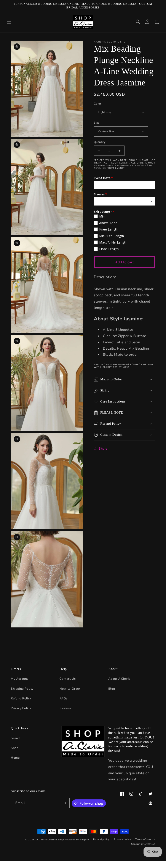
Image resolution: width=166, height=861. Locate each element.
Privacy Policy (21, 708)
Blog (111, 689)
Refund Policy (21, 698)
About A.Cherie (119, 679)
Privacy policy (122, 839)
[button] (9, 21)
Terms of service (145, 839)
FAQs (63, 698)
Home (15, 758)
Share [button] (103, 449)
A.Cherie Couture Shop (50, 839)
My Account (19, 679)
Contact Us (67, 679)
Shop (14, 748)
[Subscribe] (64, 803)
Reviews (65, 708)
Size (96, 123)
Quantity (99, 142)
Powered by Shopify (77, 839)
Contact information (143, 844)
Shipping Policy (22, 689)
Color (97, 104)
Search (16, 738)
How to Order (69, 689)
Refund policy (101, 839)
